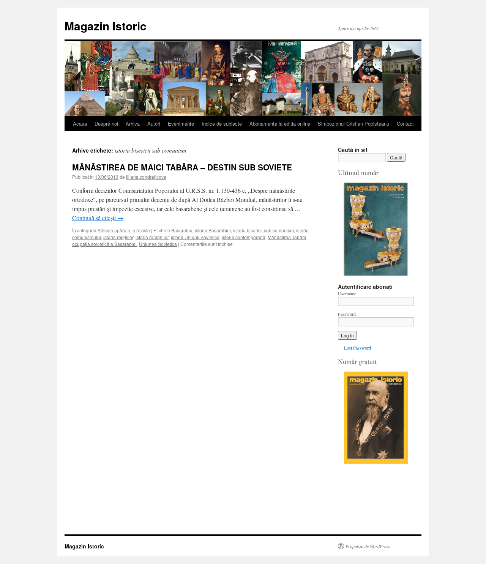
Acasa (80, 123)
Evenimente (181, 123)
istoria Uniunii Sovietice (195, 237)
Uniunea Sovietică (158, 244)
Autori (153, 123)
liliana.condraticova (146, 176)
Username (347, 293)
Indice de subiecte (222, 123)
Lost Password (357, 348)
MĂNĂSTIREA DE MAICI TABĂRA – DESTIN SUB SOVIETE (182, 167)
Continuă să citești (97, 218)
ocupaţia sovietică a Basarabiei (104, 244)
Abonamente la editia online (279, 123)
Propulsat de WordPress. (368, 546)
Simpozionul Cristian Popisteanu (353, 123)
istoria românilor (152, 237)
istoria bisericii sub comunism (263, 230)
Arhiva (133, 123)
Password (347, 314)
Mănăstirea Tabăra (287, 237)
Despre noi (106, 123)
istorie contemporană (243, 237)
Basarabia (182, 230)
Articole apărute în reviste (124, 230)
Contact (405, 123)
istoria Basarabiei (213, 230)
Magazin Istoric (106, 25)
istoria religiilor (118, 237)
